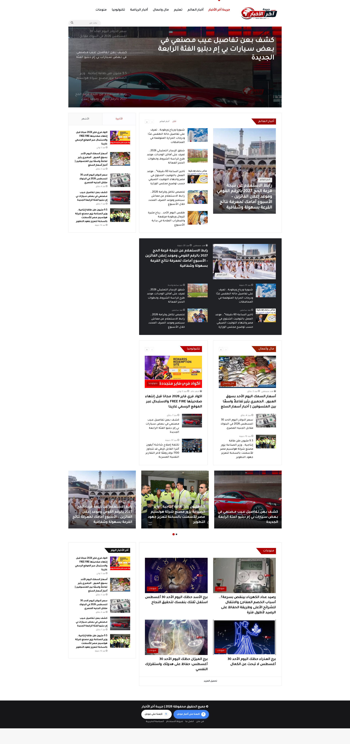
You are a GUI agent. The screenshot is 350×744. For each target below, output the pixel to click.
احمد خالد (194, 391)
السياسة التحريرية (155, 722)
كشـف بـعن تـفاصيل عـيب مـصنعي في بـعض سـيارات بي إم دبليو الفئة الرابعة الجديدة (91, 196)
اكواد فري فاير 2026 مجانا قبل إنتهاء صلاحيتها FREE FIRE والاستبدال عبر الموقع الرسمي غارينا (173, 402)
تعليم (178, 10)
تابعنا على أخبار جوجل (190, 714)
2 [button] (173, 534)
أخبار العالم (195, 10)
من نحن (200, 722)
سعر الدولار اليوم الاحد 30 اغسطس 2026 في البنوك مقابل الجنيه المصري (237, 424)
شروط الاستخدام (174, 722)
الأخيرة (119, 119)
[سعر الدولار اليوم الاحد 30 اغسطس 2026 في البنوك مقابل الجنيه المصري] (266, 420)
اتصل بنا (189, 722)
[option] (175, 61)
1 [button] (176, 534)
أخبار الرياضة (139, 10)
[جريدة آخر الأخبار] (259, 13)
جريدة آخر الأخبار (219, 10)
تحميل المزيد (210, 681)
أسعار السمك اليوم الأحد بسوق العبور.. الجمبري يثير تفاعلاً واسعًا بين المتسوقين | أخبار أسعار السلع (248, 402)
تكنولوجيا (118, 10)
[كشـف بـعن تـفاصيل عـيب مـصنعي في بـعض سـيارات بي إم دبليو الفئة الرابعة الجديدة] (192, 420)
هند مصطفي (199, 246)
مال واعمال (161, 10)
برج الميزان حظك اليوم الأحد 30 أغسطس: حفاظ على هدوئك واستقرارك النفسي (176, 664)
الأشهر (85, 119)
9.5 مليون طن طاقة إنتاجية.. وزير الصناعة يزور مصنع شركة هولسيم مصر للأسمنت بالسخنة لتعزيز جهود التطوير (219, 50)
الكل (174, 122)
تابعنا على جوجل (156, 714)
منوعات (101, 10)
